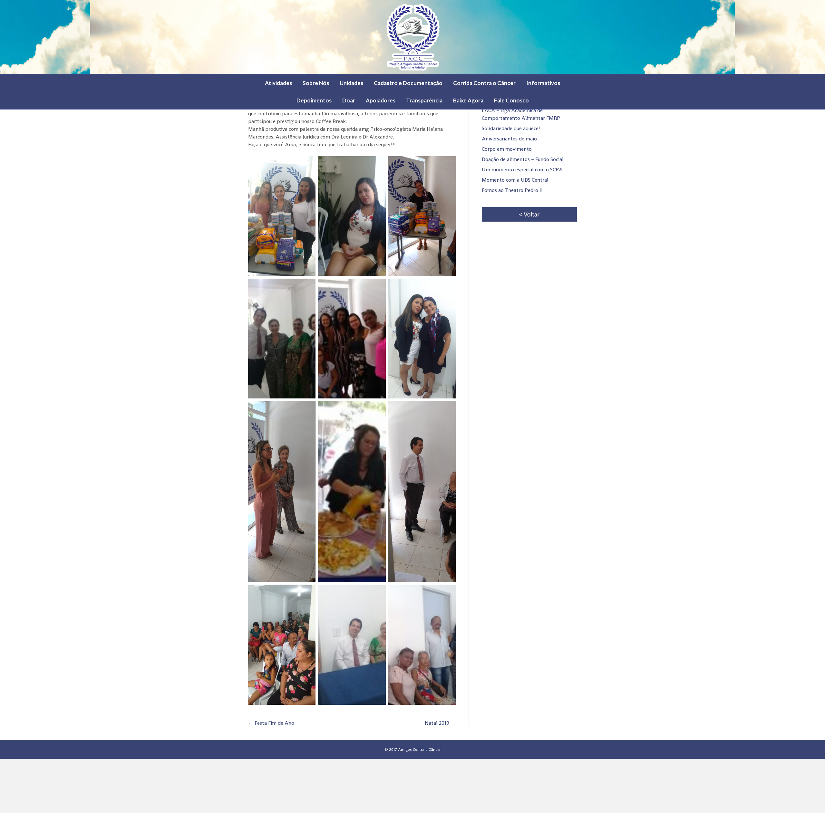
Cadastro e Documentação (408, 83)
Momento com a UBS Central (515, 180)
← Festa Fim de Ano (271, 723)
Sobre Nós (316, 83)
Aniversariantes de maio (509, 138)
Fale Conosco (511, 100)
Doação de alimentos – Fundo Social (523, 159)
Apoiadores (380, 100)
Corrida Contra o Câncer (484, 83)
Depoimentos (314, 100)
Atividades (278, 83)
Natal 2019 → (440, 723)
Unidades (351, 83)
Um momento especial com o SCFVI (522, 169)
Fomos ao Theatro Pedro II (512, 190)
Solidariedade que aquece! (511, 128)
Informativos (543, 83)
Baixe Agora (468, 100)
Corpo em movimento (507, 149)
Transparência (424, 100)
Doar (348, 100)
